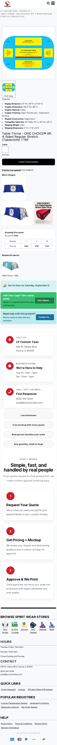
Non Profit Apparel (29, 707)
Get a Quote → (44, 300)
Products (25, 11)
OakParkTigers (45, 629)
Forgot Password (8, 689)
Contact (21, 689)
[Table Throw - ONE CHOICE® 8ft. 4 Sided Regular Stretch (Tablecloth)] (10, 265)
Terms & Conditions (23, 724)
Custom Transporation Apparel (14, 703)
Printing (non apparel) (11, 170)
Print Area (8, 96)
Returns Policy (41, 724)
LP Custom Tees (8, 11)
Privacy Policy (7, 724)
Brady (52, 629)
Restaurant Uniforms (10, 707)
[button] (48, 3)
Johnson (24, 629)
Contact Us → (44, 317)
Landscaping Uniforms (39, 703)
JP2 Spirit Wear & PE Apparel (40, 689)
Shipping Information (10, 728)
